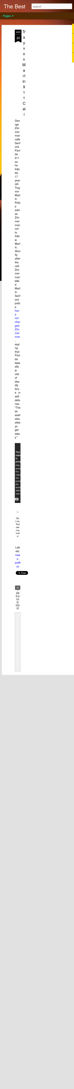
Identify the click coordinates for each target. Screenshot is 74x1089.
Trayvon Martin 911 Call (24, 73)
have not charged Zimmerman (17, 323)
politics (17, 564)
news (17, 557)
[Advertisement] (41, 90)
